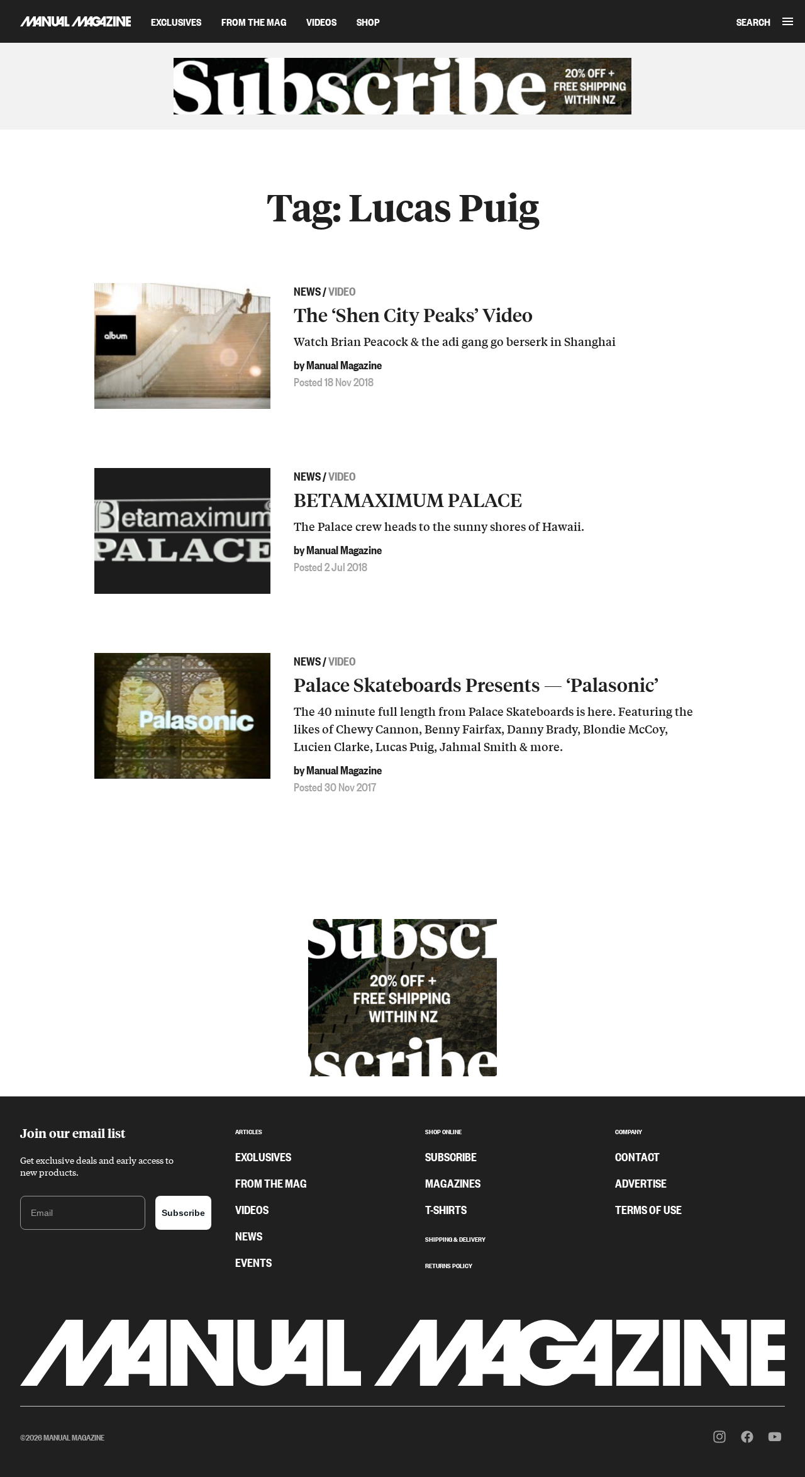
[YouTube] (775, 1437)
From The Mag (253, 21)
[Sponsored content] (402, 86)
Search (753, 21)
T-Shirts (446, 1209)
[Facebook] (747, 1437)
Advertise (641, 1183)
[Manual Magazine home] (65, 21)
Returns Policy (448, 1264)
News (248, 1235)
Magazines (452, 1183)
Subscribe (183, 1213)
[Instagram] (719, 1437)
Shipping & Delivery (455, 1238)
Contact (637, 1156)
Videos (321, 21)
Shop (368, 21)
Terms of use (648, 1209)
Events (253, 1262)
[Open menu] (787, 21)
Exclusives (176, 21)
